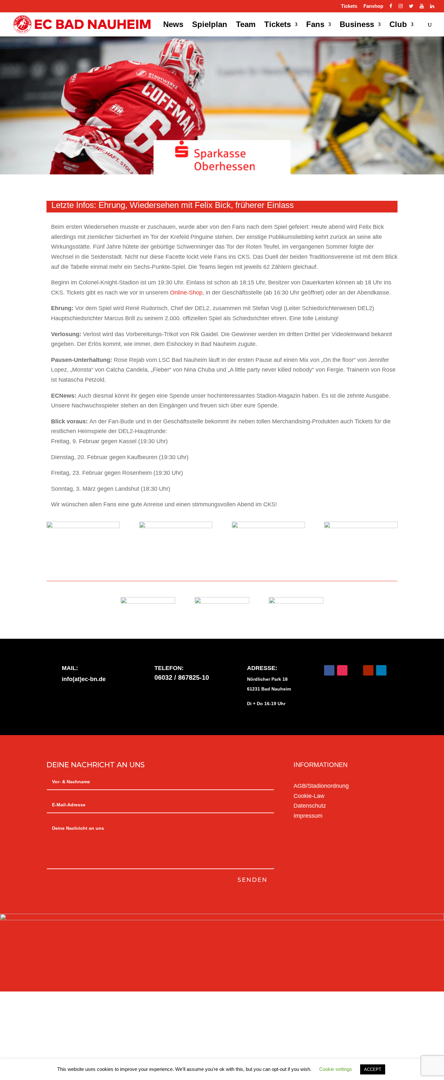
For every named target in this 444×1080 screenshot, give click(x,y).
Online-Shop (186, 292)
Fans (315, 25)
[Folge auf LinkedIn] (381, 670)
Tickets (349, 6)
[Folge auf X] (355, 670)
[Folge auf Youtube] (368, 670)
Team (245, 25)
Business (357, 25)
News (173, 25)
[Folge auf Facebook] (329, 670)
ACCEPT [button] (372, 1069)
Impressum (308, 816)
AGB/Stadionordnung (321, 786)
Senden (253, 879)
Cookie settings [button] (335, 1069)
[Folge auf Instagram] (342, 670)
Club (398, 25)
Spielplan (209, 25)
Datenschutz (310, 805)
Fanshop (373, 6)
